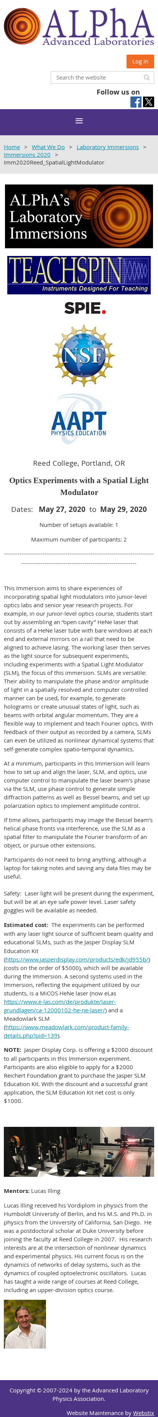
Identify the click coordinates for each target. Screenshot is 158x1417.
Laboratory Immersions (108, 147)
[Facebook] (136, 102)
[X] (148, 102)
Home (12, 147)
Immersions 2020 (27, 154)
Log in (140, 61)
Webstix (143, 1413)
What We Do (48, 147)
